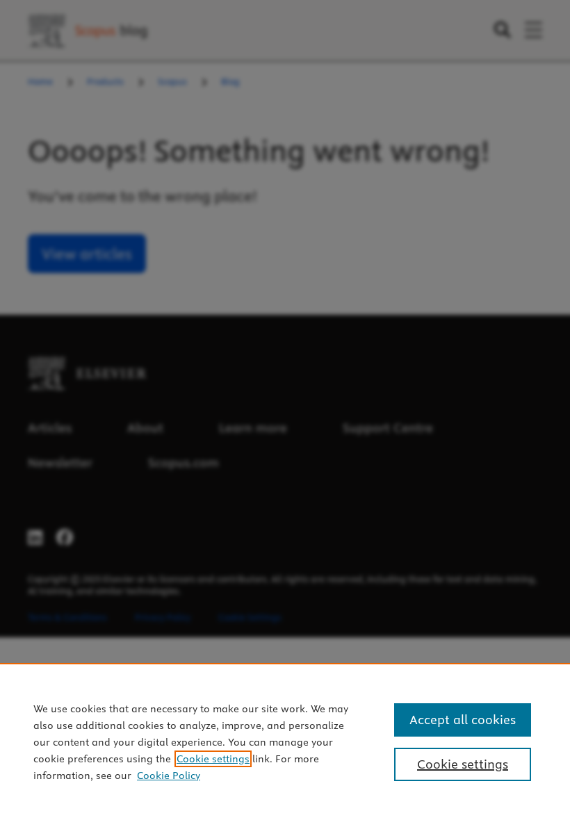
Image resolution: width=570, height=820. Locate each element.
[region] (285, 741)
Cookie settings (213, 759)
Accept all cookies (462, 720)
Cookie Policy (168, 775)
